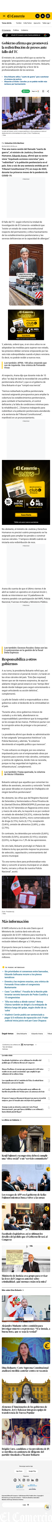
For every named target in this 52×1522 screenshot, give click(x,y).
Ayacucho (37, 23)
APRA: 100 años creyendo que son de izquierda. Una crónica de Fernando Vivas (25, 365)
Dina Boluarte (22, 1034)
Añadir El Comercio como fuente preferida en (25, 35)
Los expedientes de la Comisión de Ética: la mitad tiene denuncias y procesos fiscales (22, 1081)
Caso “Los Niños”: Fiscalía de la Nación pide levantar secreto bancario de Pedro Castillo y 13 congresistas (26, 994)
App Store (19, 1471)
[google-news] (36, 1480)
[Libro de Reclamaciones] (32, 1487)
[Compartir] (48, 91)
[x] (19, 1480)
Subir (24, 1505)
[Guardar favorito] (43, 91)
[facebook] (15, 1480)
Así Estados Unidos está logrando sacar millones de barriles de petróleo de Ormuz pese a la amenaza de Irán (23, 1090)
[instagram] (23, 1480)
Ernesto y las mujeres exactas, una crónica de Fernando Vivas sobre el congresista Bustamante (27, 984)
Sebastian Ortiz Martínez (14, 143)
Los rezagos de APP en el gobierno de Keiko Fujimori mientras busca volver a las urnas (24, 1196)
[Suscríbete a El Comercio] (42, 16)
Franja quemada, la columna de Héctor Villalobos (24, 773)
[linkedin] (32, 1480)
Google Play (32, 1471)
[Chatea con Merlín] (37, 16)
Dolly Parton (27, 23)
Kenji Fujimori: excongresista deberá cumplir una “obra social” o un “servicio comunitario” (25, 1157)
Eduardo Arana (37, 1034)
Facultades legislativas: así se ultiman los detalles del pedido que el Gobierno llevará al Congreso (21, 1061)
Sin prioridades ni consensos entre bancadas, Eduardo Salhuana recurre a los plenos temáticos (26, 974)
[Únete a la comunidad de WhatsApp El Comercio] (26, 91)
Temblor (19, 23)
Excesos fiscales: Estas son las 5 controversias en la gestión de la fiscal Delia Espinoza (25, 650)
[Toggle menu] (4, 16)
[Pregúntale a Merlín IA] (47, 1507)
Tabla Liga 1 (46, 23)
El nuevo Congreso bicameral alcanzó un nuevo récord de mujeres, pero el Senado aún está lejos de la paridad (24, 1099)
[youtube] (28, 1480)
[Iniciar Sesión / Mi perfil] (48, 16)
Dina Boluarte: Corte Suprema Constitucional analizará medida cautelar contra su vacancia (25, 1369)
